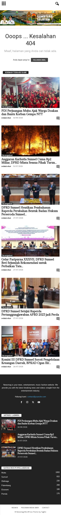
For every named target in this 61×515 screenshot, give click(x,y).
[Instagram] (28, 402)
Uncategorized (7, 107)
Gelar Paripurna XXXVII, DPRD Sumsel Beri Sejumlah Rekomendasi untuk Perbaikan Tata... (27, 263)
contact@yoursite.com (36, 397)
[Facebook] (22, 402)
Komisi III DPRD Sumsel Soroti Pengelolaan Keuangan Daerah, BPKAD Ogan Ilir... (30, 361)
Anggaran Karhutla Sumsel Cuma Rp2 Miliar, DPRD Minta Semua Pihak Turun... (29, 160)
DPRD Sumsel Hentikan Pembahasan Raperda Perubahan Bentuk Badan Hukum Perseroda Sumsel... (29, 211)
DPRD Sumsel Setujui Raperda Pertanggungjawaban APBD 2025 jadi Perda (30, 312)
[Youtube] (39, 402)
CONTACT (45, 508)
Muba (3, 473)
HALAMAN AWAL (39, 60)
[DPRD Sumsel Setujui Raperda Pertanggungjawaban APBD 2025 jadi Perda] (30, 292)
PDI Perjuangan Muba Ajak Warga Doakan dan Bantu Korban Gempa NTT (29, 112)
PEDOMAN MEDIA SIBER (30, 508)
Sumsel (4, 477)
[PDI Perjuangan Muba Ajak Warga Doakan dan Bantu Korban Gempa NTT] (30, 92)
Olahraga (5, 481)
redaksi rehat (6, 118)
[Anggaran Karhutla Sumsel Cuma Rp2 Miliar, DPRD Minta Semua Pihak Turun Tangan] (30, 140)
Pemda (4, 494)
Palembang (6, 485)
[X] (34, 402)
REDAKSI (15, 508)
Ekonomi (5, 490)
